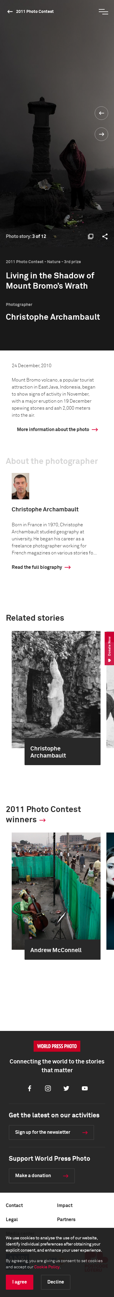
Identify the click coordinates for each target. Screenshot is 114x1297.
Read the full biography (37, 567)
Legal (12, 1219)
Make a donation (33, 1175)
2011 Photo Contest (35, 12)
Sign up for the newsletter (42, 1132)
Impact (64, 1205)
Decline (55, 1282)
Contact (14, 1205)
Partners (66, 1219)
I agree (19, 1282)
